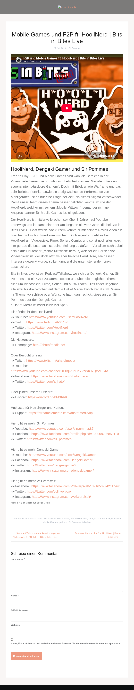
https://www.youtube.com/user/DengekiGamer (62, 455)
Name (14, 595)
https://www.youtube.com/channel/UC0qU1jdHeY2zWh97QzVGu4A (59, 371)
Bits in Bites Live (78, 518)
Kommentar (18, 559)
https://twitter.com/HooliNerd (47, 327)
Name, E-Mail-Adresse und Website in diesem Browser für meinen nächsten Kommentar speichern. (66, 643)
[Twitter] (37, 510)
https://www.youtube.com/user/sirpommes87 (61, 428)
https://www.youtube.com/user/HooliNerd (58, 317)
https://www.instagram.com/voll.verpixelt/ (61, 496)
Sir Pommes (74, 48)
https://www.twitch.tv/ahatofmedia (50, 360)
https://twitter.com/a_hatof (46, 381)
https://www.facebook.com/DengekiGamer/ (62, 460)
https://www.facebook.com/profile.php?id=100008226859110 (75, 434)
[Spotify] (85, 510)
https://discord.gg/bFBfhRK (47, 397)
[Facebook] (24, 510)
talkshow (86, 522)
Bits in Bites (36, 518)
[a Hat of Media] (67, 7)
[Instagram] (49, 510)
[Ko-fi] (109, 510)
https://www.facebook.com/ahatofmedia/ (60, 376)
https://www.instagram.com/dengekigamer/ (63, 470)
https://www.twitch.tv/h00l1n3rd (48, 322)
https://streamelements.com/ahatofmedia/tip (61, 413)
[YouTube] (61, 510)
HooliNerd (116, 518)
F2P (108, 518)
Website (15, 625)
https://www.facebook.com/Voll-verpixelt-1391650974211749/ (75, 486)
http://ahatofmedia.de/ (49, 345)
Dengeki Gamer (97, 518)
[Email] (97, 510)
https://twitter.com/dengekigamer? (51, 465)
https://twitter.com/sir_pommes (49, 439)
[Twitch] (73, 510)
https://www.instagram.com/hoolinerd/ (59, 333)
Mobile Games (50, 522)
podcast (63, 522)
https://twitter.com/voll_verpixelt (49, 491)
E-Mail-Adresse (20, 610)
